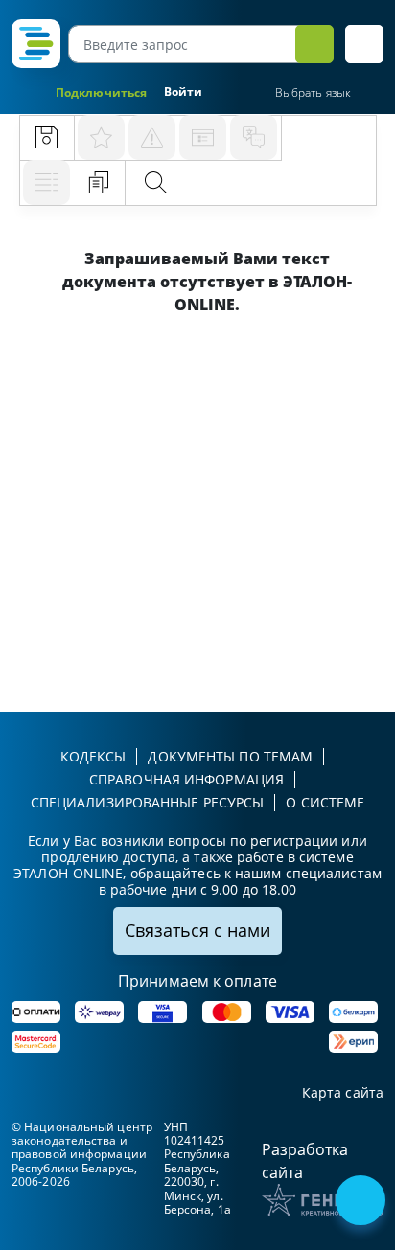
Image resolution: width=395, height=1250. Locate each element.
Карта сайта (342, 1093)
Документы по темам (230, 756)
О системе (325, 802)
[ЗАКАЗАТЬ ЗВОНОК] (362, 1202)
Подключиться (101, 92)
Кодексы (93, 756)
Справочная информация (186, 779)
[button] (364, 44)
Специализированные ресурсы (148, 802)
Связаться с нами (197, 930)
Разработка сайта (305, 1161)
